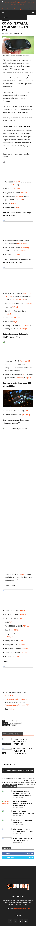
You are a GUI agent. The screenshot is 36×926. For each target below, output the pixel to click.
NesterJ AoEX (22, 243)
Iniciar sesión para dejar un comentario (18, 770)
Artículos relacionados (12, 734)
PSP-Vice (21, 610)
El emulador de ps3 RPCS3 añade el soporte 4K (21, 741)
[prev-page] (3, 758)
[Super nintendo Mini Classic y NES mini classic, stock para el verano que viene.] (7, 803)
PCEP (27, 326)
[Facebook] (10, 921)
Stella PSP (14, 185)
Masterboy (9, 314)
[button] (3, 12)
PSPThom (21, 644)
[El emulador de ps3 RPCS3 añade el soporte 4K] (7, 741)
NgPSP (28, 377)
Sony (3, 20)
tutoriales (13, 725)
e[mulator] (20, 377)
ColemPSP (19, 199)
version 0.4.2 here (19, 299)
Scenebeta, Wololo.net (15, 723)
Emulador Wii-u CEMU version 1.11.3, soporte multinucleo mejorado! (22, 793)
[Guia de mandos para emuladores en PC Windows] (7, 813)
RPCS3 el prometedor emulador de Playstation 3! (22, 751)
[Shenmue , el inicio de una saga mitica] (7, 822)
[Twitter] (15, 921)
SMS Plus (23, 250)
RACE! (24, 375)
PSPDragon (9, 637)
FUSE (21, 618)
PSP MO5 (21, 641)
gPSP (26, 411)
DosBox (11, 709)
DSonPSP (23, 574)
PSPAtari (17, 189)
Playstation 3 (6, 744)
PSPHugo (23, 328)
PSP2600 (17, 182)
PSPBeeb (25, 648)
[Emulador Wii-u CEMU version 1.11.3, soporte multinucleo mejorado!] (7, 793)
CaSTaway (16, 656)
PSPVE (13, 203)
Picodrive (28, 303)
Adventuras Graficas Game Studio (18, 699)
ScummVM (9, 695)
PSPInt (16, 207)
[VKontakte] (21, 921)
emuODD (23, 193)
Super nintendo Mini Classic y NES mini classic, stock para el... (22, 803)
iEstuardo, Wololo (11, 720)
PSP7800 (17, 254)
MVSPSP (15, 307)
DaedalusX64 (25, 361)
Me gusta (30, 853)
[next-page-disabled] (6, 758)
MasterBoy (25, 247)
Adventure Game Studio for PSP (17, 705)
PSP (8, 20)
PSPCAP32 (22, 614)
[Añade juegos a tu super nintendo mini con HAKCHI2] (7, 831)
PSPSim (17, 630)
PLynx (15, 322)
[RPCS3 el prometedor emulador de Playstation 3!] (7, 751)
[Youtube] (26, 921)
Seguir (31, 857)
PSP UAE (24, 652)
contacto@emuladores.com (22, 908)
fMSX (11, 622)
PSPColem (19, 196)
